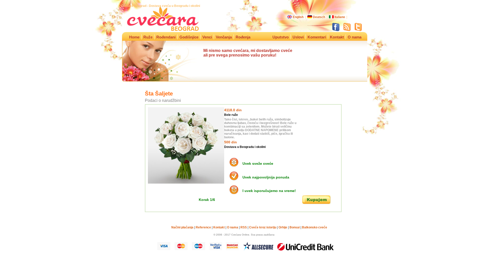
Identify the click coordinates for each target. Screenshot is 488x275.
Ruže (147, 37)
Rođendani (166, 37)
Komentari (317, 37)
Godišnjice (189, 37)
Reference (203, 227)
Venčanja (224, 37)
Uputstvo (280, 37)
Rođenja (244, 37)
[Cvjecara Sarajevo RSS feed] (347, 30)
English (298, 17)
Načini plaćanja (182, 227)
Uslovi (298, 37)
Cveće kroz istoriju (262, 227)
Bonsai (294, 227)
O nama (354, 37)
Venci (207, 37)
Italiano (340, 17)
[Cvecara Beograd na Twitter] (358, 30)
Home (134, 37)
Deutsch (319, 17)
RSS (243, 227)
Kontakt (337, 37)
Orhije (283, 227)
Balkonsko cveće (314, 227)
